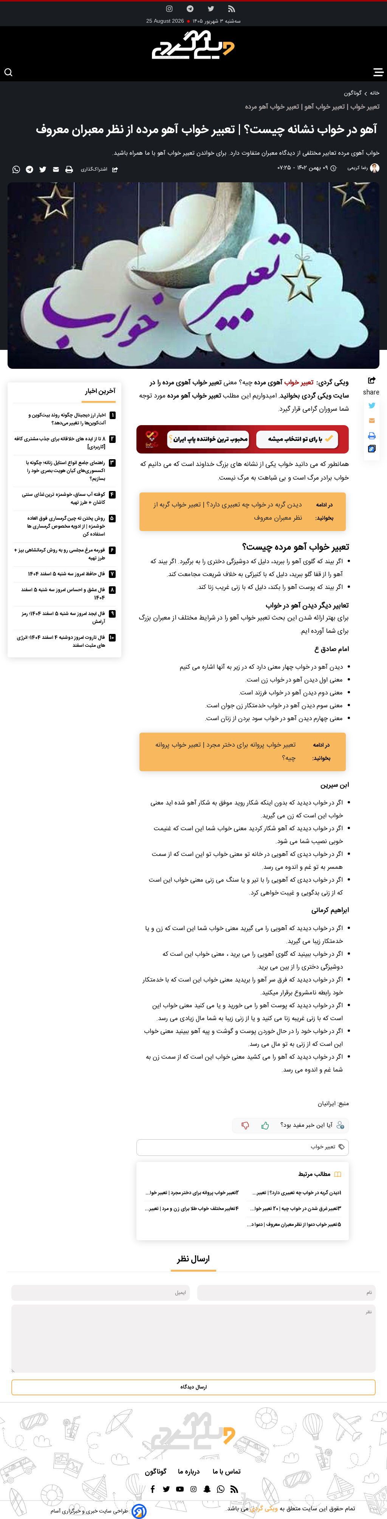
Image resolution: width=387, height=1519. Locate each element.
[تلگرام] (190, 11)
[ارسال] (57, 171)
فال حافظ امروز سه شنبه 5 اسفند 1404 (66, 574)
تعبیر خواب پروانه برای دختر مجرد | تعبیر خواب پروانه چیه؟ (225, 752)
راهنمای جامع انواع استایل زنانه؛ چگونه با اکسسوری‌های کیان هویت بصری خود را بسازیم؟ (65, 471)
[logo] (193, 44)
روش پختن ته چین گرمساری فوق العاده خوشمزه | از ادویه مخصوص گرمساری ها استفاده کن (66, 527)
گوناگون (352, 93)
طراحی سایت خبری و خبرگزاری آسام (89, 1511)
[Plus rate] (265, 1125)
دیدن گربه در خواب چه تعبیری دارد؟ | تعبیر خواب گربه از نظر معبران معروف (228, 512)
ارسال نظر (193, 1259)
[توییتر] (372, 407)
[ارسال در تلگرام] (30, 171)
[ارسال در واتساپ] (17, 171)
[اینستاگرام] (169, 11)
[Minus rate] (245, 1125)
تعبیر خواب (297, 382)
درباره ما (189, 1472)
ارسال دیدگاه (193, 1387)
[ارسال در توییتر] (43, 171)
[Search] (8, 73)
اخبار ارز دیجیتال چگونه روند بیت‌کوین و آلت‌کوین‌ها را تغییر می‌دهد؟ (67, 419)
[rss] (231, 11)
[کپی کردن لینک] (372, 450)
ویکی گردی (263, 1509)
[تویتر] (210, 11)
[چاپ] (70, 170)
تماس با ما (227, 1472)
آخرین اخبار (100, 391)
